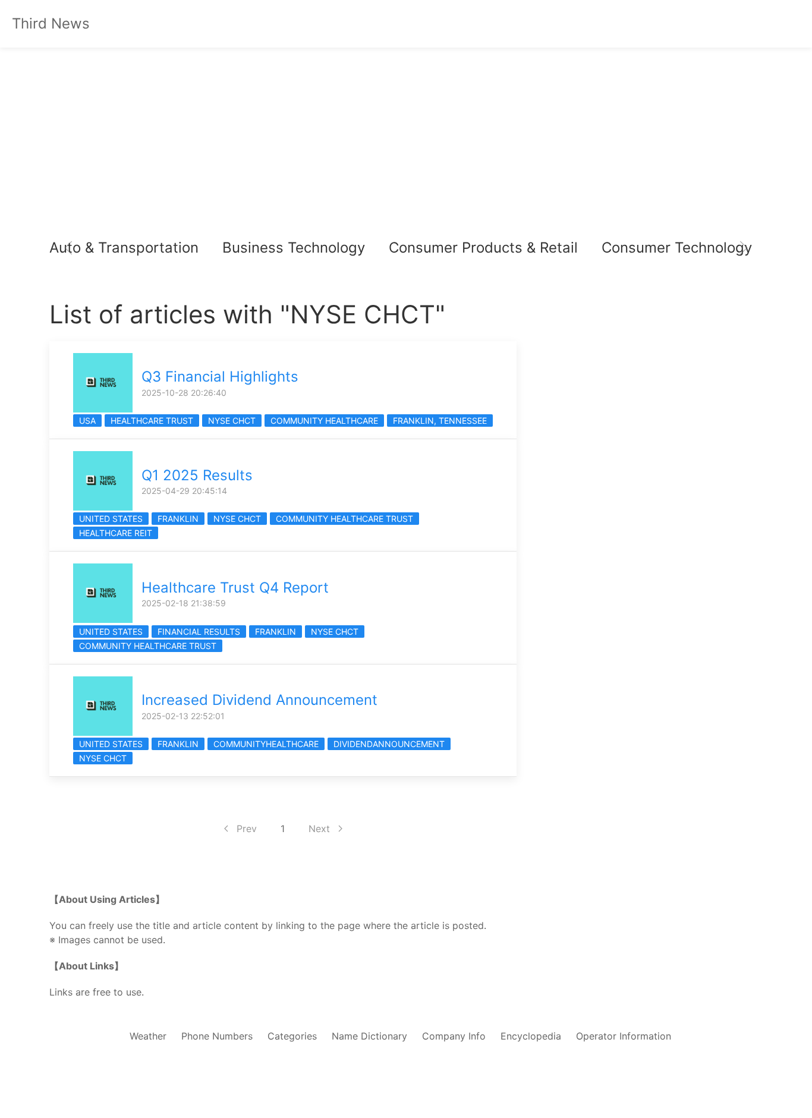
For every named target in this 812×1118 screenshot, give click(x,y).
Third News (51, 23)
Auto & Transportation (124, 247)
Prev (247, 828)
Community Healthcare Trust (344, 519)
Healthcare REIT (115, 533)
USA (87, 420)
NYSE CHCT (232, 420)
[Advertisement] (406, 148)
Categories (292, 1036)
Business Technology (293, 247)
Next (319, 828)
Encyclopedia (531, 1036)
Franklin (178, 519)
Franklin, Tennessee (440, 420)
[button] (68, 248)
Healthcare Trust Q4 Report (235, 587)
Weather (148, 1036)
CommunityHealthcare (266, 744)
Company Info (454, 1036)
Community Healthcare (324, 420)
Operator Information (623, 1036)
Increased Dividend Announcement (259, 699)
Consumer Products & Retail (483, 247)
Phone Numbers (217, 1036)
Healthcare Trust (152, 420)
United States (111, 519)
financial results (199, 631)
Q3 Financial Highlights (219, 376)
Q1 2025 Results (197, 475)
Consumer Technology (677, 247)
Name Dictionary (369, 1036)
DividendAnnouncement (389, 744)
